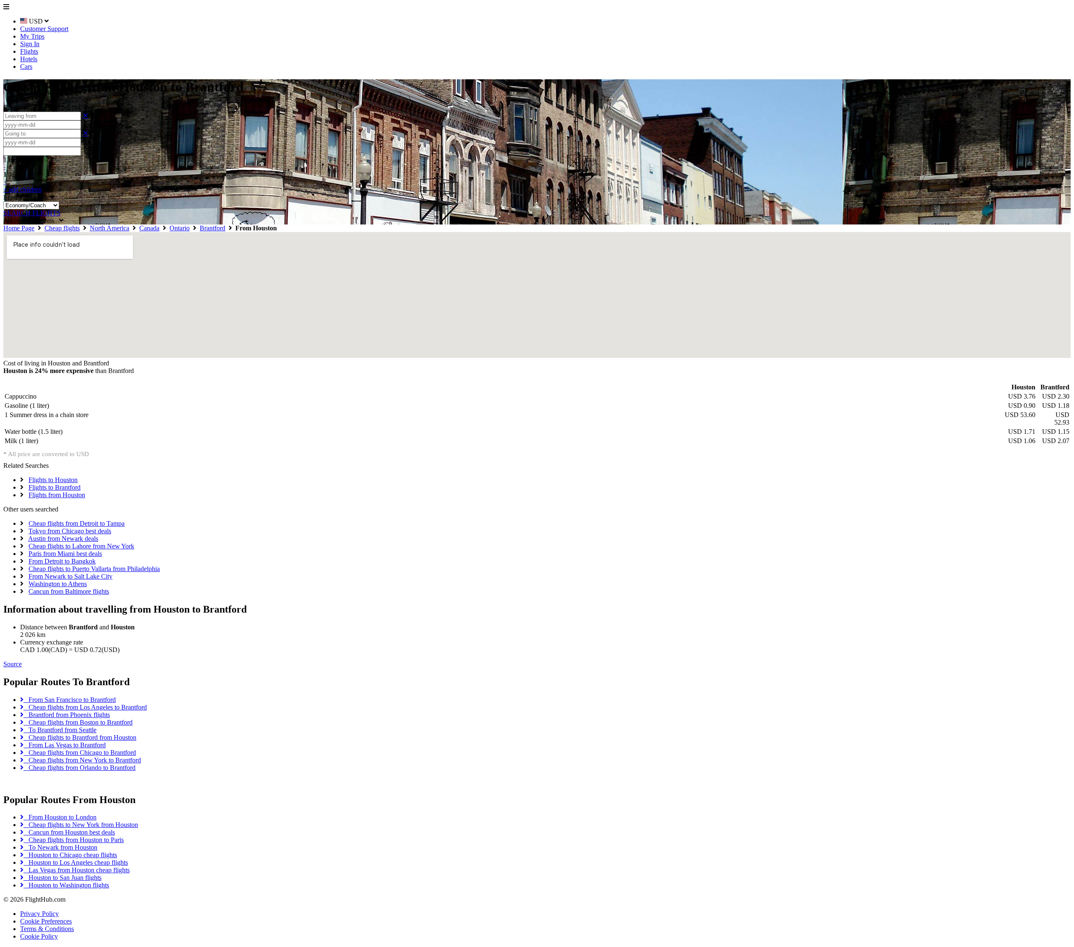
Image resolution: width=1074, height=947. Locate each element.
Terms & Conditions (47, 928)
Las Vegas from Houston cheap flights (76, 870)
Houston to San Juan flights (62, 877)
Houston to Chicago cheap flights (70, 854)
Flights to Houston (53, 479)
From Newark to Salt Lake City (70, 576)
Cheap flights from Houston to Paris (73, 839)
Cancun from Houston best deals (69, 832)
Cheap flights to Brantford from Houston (79, 737)
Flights (29, 51)
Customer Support (44, 28)
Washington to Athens (58, 583)
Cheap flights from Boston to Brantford (78, 722)
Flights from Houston (57, 494)
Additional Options (31, 220)
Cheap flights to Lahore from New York (81, 546)
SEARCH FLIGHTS (31, 213)
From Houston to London (59, 817)
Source (12, 664)
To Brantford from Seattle (59, 729)
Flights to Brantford (55, 487)
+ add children (22, 189)
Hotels (28, 59)
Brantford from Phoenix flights (66, 714)
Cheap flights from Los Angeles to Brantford (85, 707)
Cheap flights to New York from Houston (80, 824)
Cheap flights (62, 228)
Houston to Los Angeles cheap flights (75, 862)
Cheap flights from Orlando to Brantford (79, 767)
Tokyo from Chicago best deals (70, 531)
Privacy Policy (39, 913)
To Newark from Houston (60, 847)
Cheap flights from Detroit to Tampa (77, 523)
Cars (26, 66)
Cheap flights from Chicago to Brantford (79, 752)
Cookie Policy (39, 936)
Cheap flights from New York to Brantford (82, 760)
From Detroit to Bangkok (62, 561)
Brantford (212, 228)
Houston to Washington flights (66, 885)
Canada (149, 228)
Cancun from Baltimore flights (69, 591)
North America (109, 228)
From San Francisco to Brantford (69, 699)
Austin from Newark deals (63, 538)
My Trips (32, 36)
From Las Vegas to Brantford (64, 745)
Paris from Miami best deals (65, 553)
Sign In (29, 43)
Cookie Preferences (46, 921)
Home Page (18, 228)
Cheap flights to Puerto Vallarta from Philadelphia (94, 568)
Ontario (179, 228)
